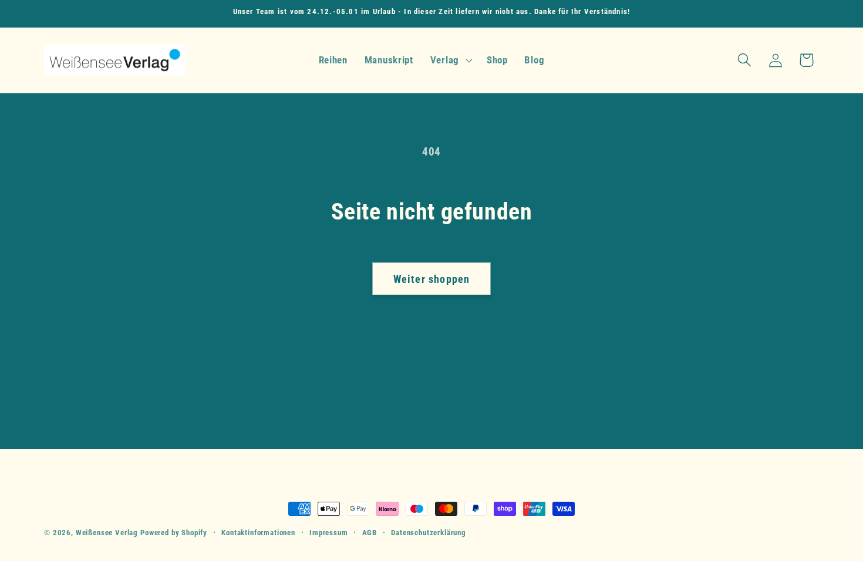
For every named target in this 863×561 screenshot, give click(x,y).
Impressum (328, 532)
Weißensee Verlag (107, 532)
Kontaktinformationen (258, 532)
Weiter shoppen (431, 279)
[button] (450, 60)
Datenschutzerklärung (428, 532)
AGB (369, 532)
